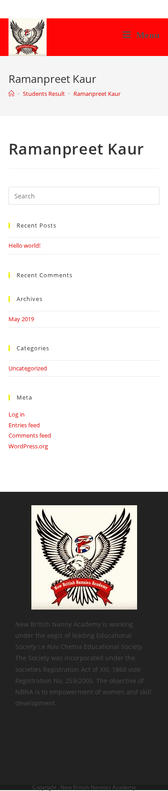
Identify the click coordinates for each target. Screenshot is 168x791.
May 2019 (21, 319)
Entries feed (24, 425)
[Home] (11, 94)
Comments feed (30, 435)
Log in (17, 414)
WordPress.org (28, 446)
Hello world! (24, 245)
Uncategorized (28, 368)
